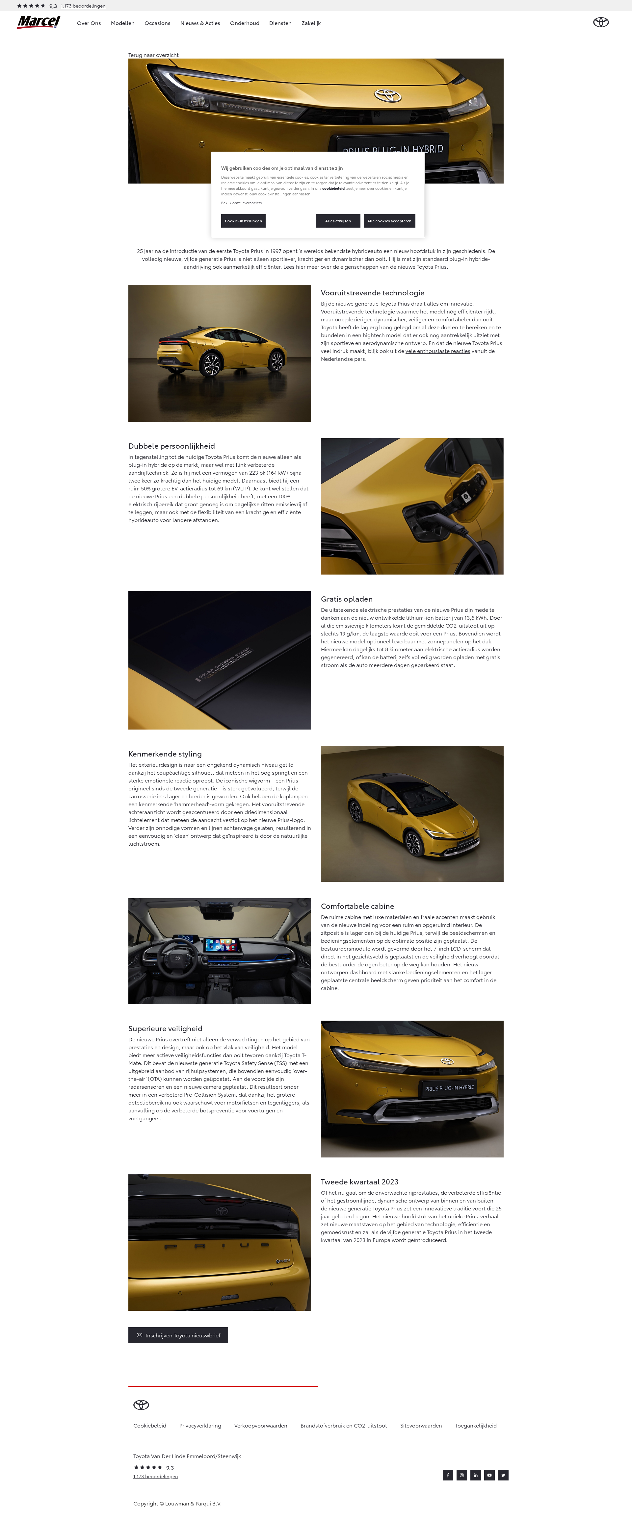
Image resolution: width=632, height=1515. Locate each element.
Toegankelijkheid (476, 1425)
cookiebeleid (333, 188)
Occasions (158, 22)
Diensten (280, 22)
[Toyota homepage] (601, 22)
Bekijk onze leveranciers (241, 202)
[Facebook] (448, 1475)
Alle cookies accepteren (389, 220)
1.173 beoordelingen (83, 5)
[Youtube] (489, 1475)
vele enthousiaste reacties (438, 350)
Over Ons (89, 22)
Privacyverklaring (200, 1425)
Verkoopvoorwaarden (260, 1425)
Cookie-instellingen (243, 220)
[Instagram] (462, 1475)
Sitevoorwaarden (421, 1425)
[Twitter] (503, 1475)
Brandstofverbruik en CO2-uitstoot (344, 1425)
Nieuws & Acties (200, 22)
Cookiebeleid (149, 1425)
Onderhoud (244, 22)
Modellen (123, 22)
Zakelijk (311, 22)
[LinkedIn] (475, 1475)
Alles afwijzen (338, 220)
